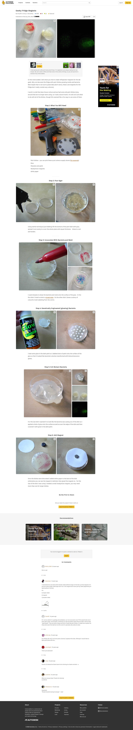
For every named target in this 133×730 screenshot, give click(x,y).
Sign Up (128, 3)
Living (24, 13)
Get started (83, 710)
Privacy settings (63, 727)
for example (74, 160)
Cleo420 (47, 616)
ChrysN (19, 13)
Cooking (66, 708)
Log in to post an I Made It (66, 507)
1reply (44, 575)
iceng (46, 661)
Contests (27, 2)
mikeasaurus (48, 686)
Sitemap (82, 714)
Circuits (57, 708)
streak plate (49, 297)
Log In (121, 3)
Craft (56, 714)
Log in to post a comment (66, 698)
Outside (66, 712)
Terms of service (43, 727)
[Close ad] (118, 67)
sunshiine (47, 674)
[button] (94, 16)
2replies (45, 610)
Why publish (83, 708)
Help (81, 712)
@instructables (104, 708)
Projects (20, 2)
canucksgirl (48, 647)
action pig (47, 635)
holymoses (48, 581)
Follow (39, 66)
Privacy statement (53, 727)
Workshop (57, 710)
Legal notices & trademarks (100, 727)
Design (56, 712)
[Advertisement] (108, 86)
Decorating (30, 13)
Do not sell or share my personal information (80, 727)
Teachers (35, 2)
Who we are (83, 717)
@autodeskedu (104, 711)
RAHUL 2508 (48, 566)
